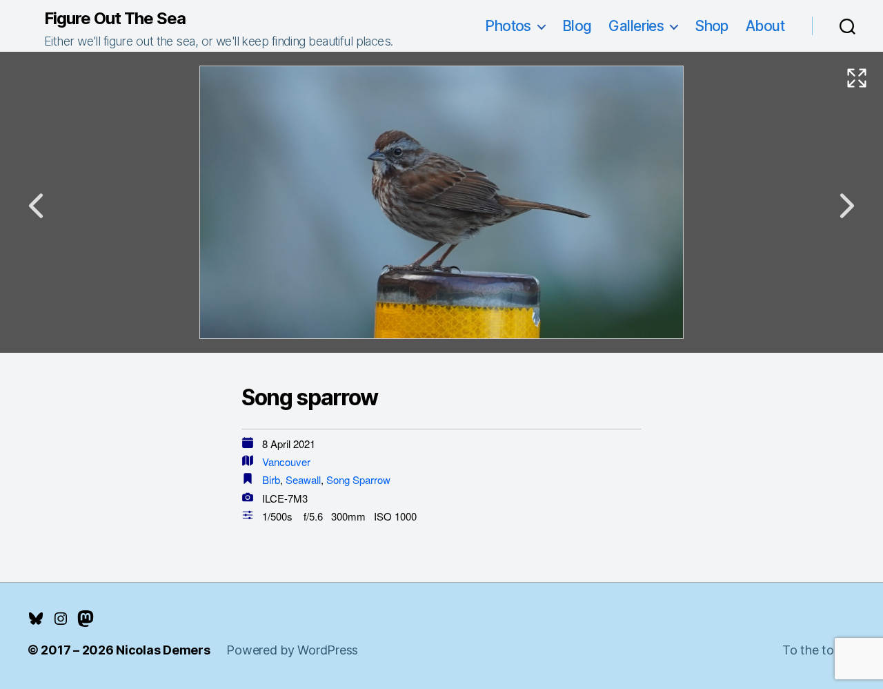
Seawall (303, 479)
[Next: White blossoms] (847, 206)
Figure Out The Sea (115, 18)
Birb (271, 479)
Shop (711, 26)
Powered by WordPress (292, 650)
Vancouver (286, 461)
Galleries (636, 26)
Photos (508, 26)
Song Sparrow (358, 479)
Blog (577, 26)
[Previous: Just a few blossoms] (36, 206)
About (765, 26)
